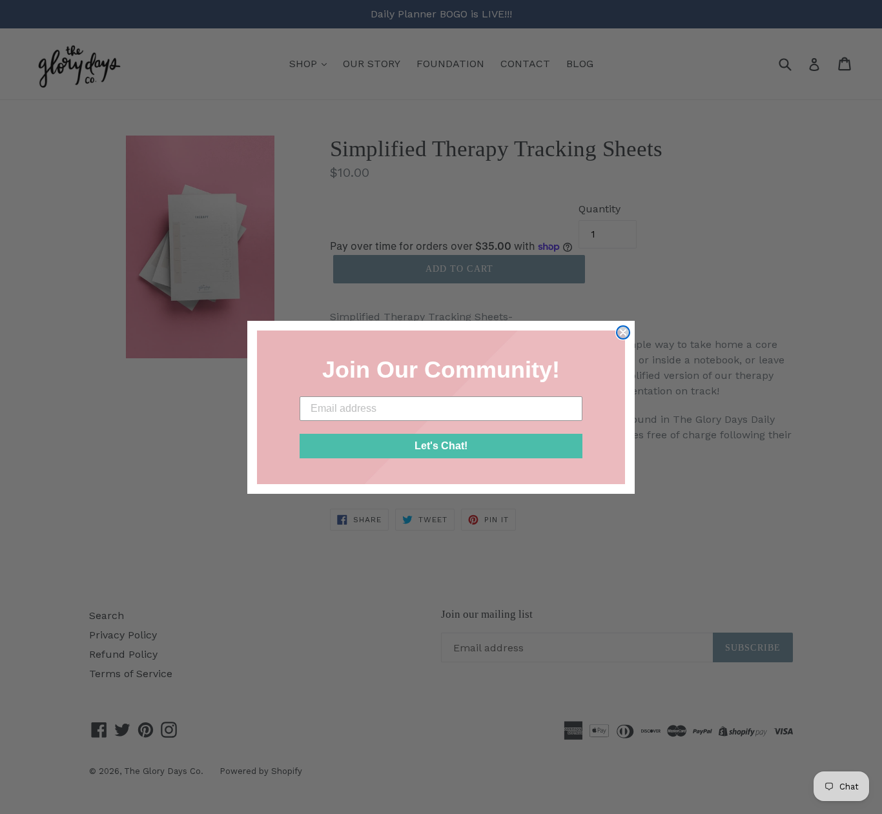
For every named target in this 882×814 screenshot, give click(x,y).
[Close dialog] (623, 332)
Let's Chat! (441, 445)
